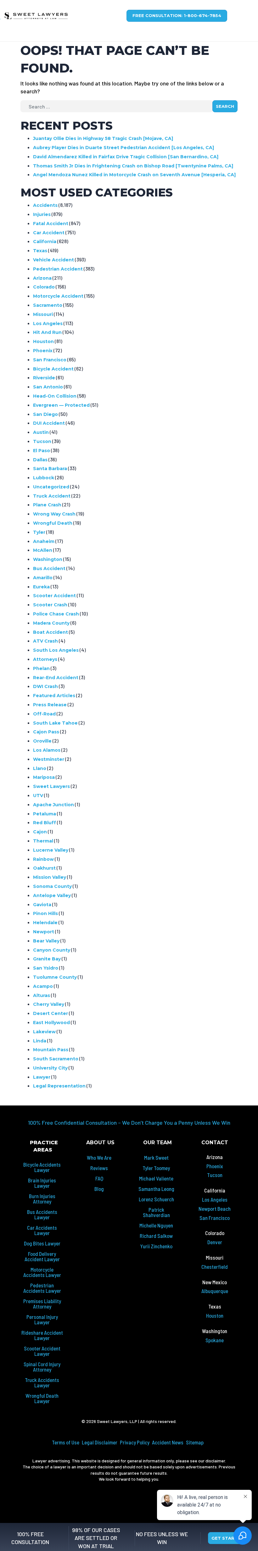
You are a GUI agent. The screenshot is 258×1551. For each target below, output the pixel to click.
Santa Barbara (50, 468)
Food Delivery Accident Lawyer (42, 1256)
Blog (99, 1189)
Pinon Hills (45, 913)
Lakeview (44, 1032)
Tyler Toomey (156, 1168)
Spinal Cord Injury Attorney (42, 1367)
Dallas (40, 460)
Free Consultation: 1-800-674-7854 (176, 15)
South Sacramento (55, 1059)
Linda (39, 1041)
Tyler (39, 532)
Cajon (40, 832)
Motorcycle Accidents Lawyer (42, 1272)
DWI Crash (45, 686)
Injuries (42, 214)
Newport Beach (215, 1208)
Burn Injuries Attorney (42, 1198)
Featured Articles (54, 695)
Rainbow (43, 859)
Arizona (42, 278)
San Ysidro (45, 968)
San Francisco (49, 360)
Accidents (45, 205)
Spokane (214, 1340)
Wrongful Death (52, 523)
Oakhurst (44, 868)
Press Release (50, 705)
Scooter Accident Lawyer (42, 1351)
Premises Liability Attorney (42, 1303)
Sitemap (195, 1442)
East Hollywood (51, 1022)
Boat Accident (50, 632)
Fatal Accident (50, 223)
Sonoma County (52, 886)
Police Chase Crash (56, 614)
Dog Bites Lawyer (42, 1243)
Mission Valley (49, 877)
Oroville (42, 741)
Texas (40, 251)
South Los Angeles (56, 650)
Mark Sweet (156, 1157)
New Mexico (214, 1282)
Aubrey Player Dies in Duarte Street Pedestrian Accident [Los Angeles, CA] (123, 147)
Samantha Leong (156, 1189)
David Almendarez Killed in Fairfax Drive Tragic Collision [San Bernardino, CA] (125, 157)
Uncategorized (51, 487)
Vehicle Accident (53, 260)
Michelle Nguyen (156, 1225)
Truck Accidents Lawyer (42, 1382)
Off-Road (44, 714)
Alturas (41, 995)
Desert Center (50, 1013)
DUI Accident (49, 423)
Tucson (42, 441)
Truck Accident (51, 496)
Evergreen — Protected (61, 405)
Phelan (41, 668)
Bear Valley (46, 941)
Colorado (44, 287)
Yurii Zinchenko (156, 1246)
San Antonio (48, 387)
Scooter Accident (54, 595)
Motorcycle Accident (58, 296)
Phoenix (43, 350)
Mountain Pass (50, 1049)
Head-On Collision (54, 396)
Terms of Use (65, 1442)
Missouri (43, 314)
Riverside (44, 378)
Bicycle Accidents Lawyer (42, 1167)
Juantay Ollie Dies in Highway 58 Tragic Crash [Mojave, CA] (103, 138)
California (44, 241)
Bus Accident (49, 568)
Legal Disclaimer (99, 1442)
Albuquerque (214, 1291)
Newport (43, 932)
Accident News (167, 1442)
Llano (39, 768)
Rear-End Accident (55, 677)
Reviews (99, 1168)
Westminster (48, 759)
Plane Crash (47, 505)
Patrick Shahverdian (156, 1212)
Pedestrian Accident (58, 269)
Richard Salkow (156, 1236)
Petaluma (44, 814)
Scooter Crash (50, 605)
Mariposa (44, 777)
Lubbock (43, 478)
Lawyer (41, 1077)
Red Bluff (44, 822)
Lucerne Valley (50, 850)
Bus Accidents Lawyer (42, 1214)
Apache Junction (53, 805)
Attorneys (45, 659)
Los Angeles (48, 323)
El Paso (41, 450)
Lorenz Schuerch (156, 1199)
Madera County (51, 623)
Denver (214, 1242)
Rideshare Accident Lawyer (42, 1335)
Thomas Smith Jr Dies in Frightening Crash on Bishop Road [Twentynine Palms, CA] (133, 166)
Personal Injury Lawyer (42, 1319)
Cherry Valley (48, 1004)
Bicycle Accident (53, 369)
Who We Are (99, 1157)
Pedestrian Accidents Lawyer (42, 1288)
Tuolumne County (55, 977)
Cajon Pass (46, 732)
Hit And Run (47, 332)
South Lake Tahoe (55, 723)
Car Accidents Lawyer (42, 1230)
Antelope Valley (52, 895)
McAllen (42, 550)
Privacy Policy (134, 1442)
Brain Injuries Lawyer (42, 1183)
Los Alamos (46, 750)
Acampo (43, 986)
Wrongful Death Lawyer (42, 1398)
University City (50, 1068)
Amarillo (43, 577)
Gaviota (42, 904)
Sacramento (47, 305)
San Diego (45, 414)
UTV (38, 795)
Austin (41, 432)
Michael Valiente (156, 1178)
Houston (43, 341)
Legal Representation (59, 1086)
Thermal (43, 841)
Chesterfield (214, 1266)
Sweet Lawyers (51, 786)
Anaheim (43, 541)
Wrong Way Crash (54, 514)
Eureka (41, 587)
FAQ (99, 1178)
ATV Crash (45, 641)
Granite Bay (47, 959)
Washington (47, 559)
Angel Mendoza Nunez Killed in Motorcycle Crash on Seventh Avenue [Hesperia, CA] (134, 175)
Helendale (45, 922)
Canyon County (51, 950)
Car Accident (48, 233)
